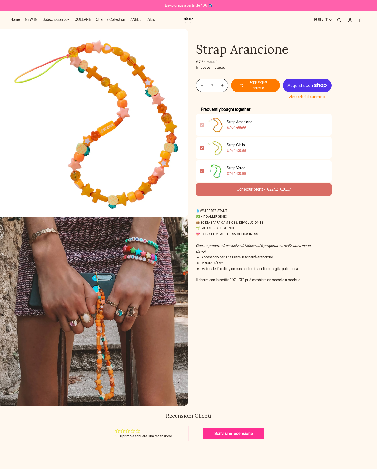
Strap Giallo (236, 145)
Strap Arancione (239, 122)
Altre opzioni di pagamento (307, 97)
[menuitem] (15, 20)
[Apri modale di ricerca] (339, 20)
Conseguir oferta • (264, 189)
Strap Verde (236, 168)
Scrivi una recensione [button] (233, 433)
